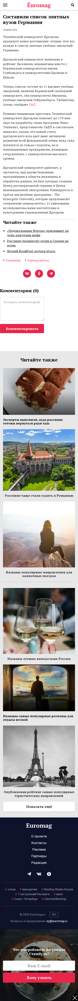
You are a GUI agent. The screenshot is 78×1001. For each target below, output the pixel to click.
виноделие (28, 889)
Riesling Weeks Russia (57, 889)
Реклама (39, 849)
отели (10, 889)
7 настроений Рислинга (32, 894)
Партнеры (39, 856)
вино (58, 894)
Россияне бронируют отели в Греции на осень (37, 243)
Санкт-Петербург (25, 899)
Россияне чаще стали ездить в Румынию (39, 495)
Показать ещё (39, 806)
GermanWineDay (54, 899)
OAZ (32, 104)
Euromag (39, 5)
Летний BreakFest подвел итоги (31, 251)
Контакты (39, 843)
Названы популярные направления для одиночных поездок (39, 574)
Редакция (39, 863)
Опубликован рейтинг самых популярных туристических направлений (39, 794)
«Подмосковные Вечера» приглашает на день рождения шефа (38, 232)
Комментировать (22, 328)
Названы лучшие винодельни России (39, 658)
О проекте (39, 836)
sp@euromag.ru (56, 921)
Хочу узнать (39, 977)
